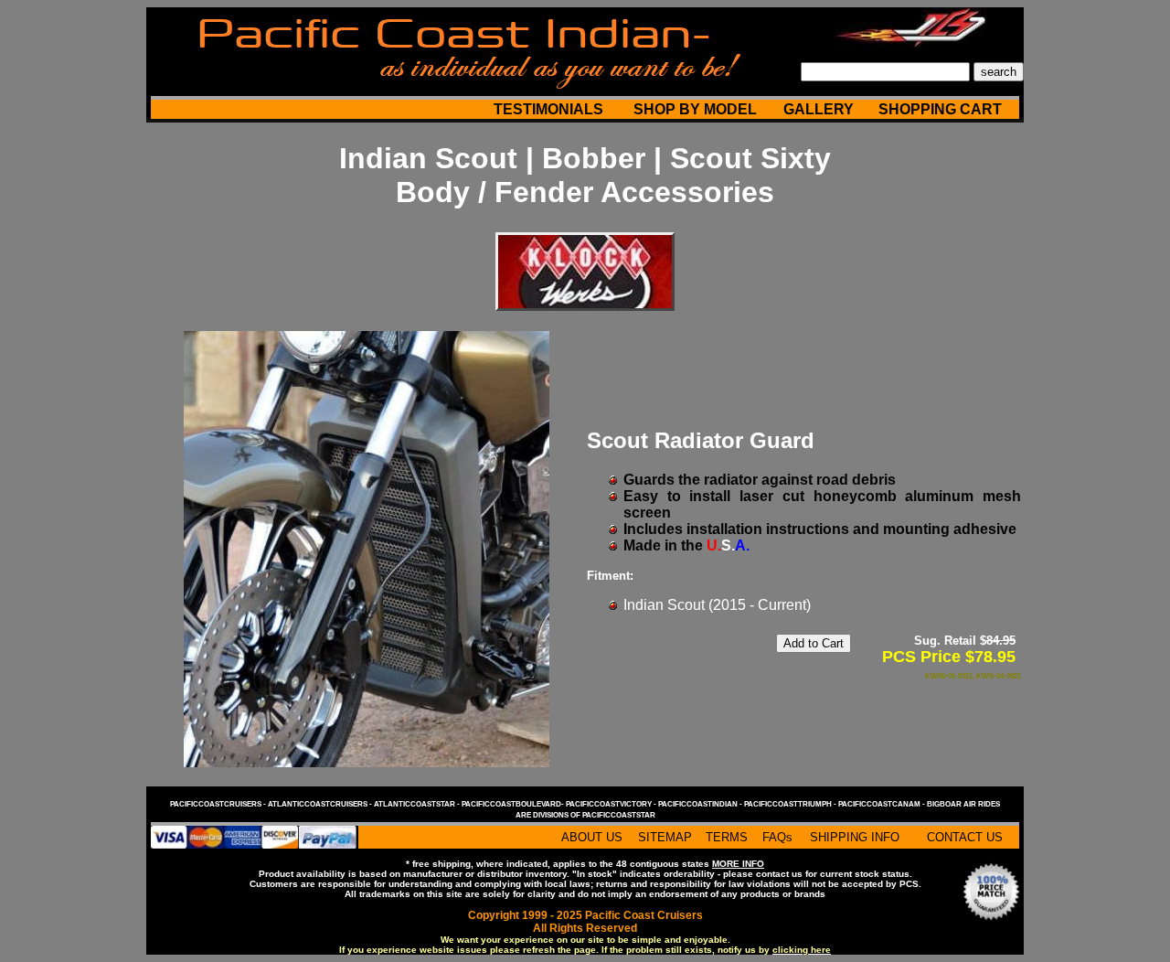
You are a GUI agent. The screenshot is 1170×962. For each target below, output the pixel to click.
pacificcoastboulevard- (514, 804)
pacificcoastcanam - (882, 804)
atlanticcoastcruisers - (321, 804)
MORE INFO (738, 864)
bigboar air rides (963, 804)
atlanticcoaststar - (418, 804)
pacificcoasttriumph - (791, 804)
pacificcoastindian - (701, 804)
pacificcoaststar (618, 815)
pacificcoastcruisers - (219, 804)
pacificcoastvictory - (612, 804)
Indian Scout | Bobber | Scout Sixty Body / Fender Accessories (585, 175)
